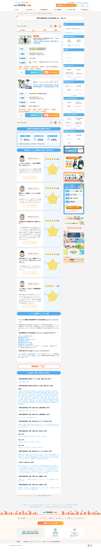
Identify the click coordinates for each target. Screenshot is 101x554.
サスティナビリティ (37, 541)
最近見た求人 (86, 9)
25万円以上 (32, 441)
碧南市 (51, 395)
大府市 (21, 398)
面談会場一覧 (45, 9)
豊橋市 (19, 395)
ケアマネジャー (48, 504)
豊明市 (69, 32)
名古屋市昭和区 (28, 392)
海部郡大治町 (38, 401)
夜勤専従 (20, 454)
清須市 (21, 399)
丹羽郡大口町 (25, 401)
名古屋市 (20, 390)
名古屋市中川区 (51, 392)
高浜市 (37, 398)
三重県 (27, 382)
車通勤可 (35, 454)
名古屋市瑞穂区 (36, 392)
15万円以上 (20, 441)
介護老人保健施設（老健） (29, 424)
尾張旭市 (34, 398)
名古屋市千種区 (26, 390)
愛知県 (30, 158)
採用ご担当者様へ (22, 518)
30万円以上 (38, 441)
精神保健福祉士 (34, 489)
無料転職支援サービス (52, 326)
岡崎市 (23, 395)
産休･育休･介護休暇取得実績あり (32, 457)
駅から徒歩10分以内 (27, 454)
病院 (19, 417)
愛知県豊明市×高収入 (23, 337)
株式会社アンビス (50, 471)
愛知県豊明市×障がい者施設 (25, 342)
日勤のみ (41, 455)
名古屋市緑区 (39, 393)
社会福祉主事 (52, 487)
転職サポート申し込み (50, 523)
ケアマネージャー (41, 479)
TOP (17, 9)
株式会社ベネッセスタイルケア (25, 465)
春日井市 (39, 395)
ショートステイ (24, 427)
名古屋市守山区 (32, 393)
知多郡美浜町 (40, 402)
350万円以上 (34, 447)
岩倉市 (41, 398)
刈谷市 (55, 395)
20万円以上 (26, 441)
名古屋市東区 (33, 390)
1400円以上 (38, 436)
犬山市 (34, 396)
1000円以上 (26, 436)
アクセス (30, 541)
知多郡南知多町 (33, 402)
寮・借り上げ (40, 454)
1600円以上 (44, 436)
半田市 (35, 395)
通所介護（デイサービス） (40, 425)
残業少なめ (47, 457)
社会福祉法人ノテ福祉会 (42, 472)
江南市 (41, 396)
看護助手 (34, 479)
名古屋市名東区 (46, 393)
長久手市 (44, 399)
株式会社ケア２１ (42, 469)
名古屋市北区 (40, 390)
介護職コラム (70, 518)
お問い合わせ (79, 518)
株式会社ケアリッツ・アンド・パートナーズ (39, 468)
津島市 (47, 395)
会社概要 (25, 541)
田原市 (53, 398)
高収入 (23, 455)
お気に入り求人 (72, 9)
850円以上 (20, 436)
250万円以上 (21, 447)
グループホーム (50, 425)
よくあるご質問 (42, 518)
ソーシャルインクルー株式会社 (34, 466)
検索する (70, 150)
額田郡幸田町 (54, 402)
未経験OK (54, 454)
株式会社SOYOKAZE (46, 466)
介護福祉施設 (30, 417)
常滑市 (37, 396)
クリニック (23, 417)
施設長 (75, 504)
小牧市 (45, 396)
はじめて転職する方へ (73, 210)
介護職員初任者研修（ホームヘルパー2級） (39, 487)
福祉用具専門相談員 (56, 506)
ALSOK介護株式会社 (24, 468)
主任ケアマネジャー (57, 504)
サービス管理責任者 (50, 479)
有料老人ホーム (39, 424)
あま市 (39, 399)
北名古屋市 (26, 399)
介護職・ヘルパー (22, 479)
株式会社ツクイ (36, 465)
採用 (44, 541)
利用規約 (51, 518)
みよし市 (35, 399)
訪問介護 (20, 424)
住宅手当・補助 (47, 454)
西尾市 (26, 396)
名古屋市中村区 (54, 390)
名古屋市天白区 (54, 393)
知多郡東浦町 (26, 402)
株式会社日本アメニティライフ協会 (48, 465)
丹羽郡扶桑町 (32, 401)
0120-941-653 (32, 533)
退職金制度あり (45, 458)
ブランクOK (46, 455)
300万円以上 (27, 447)
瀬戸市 (31, 395)
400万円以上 (40, 447)
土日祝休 (36, 455)
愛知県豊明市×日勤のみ (24, 341)
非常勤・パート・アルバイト (32, 410)
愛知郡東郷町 (50, 399)
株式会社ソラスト (24, 469)
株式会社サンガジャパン (25, 471)
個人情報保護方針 (56, 541)
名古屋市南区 (25, 393)
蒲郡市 (30, 396)
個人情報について (60, 518)
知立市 (29, 398)
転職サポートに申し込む (65, 5)
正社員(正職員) (21, 410)
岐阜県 (19, 382)
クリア (80, 150)
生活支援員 (65, 506)
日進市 (49, 398)
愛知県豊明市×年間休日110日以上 (26, 339)
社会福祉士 (26, 487)
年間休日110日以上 (29, 455)
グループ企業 (48, 541)
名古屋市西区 (47, 390)
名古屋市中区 (21, 392)
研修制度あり (21, 457)
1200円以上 (32, 436)
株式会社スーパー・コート (30, 472)
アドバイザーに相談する (29, 177)
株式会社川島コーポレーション (38, 471)
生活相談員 (29, 479)
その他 (35, 417)
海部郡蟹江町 (45, 401)
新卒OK (42, 457)
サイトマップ (32, 518)
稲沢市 (49, 396)
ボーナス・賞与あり (24, 458)
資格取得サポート (54, 455)
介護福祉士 (20, 487)
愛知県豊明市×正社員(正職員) (25, 344)
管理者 (22, 480)
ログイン (83, 5)
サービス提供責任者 (68, 504)
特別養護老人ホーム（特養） (27, 425)
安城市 (22, 396)
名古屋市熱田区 (43, 392)
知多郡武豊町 (47, 402)
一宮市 (27, 395)
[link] (22, 30)
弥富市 (31, 399)
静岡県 (23, 382)
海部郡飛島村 (52, 401)
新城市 (53, 396)
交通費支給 (38, 458)
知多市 (25, 398)
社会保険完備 (33, 458)
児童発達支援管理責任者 (34, 506)
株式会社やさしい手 (33, 469)
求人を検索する (58, 9)
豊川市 (43, 395)
